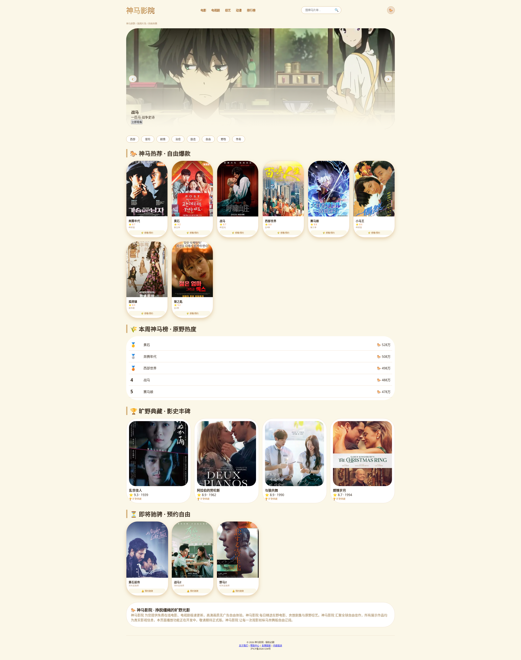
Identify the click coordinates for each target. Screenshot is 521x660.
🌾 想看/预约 (147, 233)
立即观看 (136, 122)
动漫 (239, 10)
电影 (203, 10)
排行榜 (251, 10)
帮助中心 (254, 645)
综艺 (228, 10)
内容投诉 (277, 645)
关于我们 (243, 645)
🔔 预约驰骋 (147, 591)
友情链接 (266, 645)
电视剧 (215, 10)
